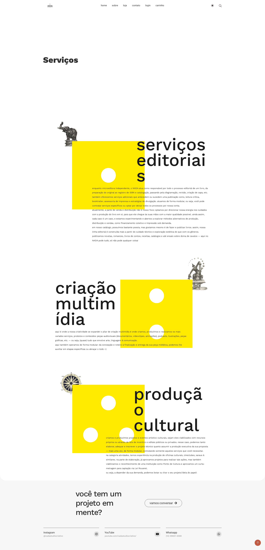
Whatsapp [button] (171, 532)
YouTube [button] (109, 532)
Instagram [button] (49, 532)
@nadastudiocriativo (53, 536)
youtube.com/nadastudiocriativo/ (120, 536)
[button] (163, 503)
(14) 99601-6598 (174, 536)
